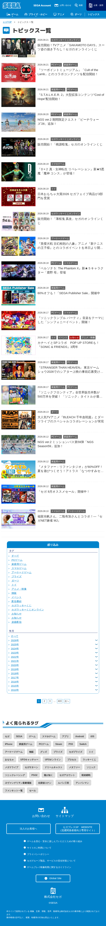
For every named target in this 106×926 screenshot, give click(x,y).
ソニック (91, 767)
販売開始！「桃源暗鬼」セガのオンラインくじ (70, 144)
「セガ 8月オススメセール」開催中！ (64, 491)
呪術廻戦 (86, 775)
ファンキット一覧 (14, 790)
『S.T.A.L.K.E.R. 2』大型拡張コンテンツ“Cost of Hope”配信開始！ (71, 97)
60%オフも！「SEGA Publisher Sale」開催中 (69, 293)
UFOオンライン (53, 759)
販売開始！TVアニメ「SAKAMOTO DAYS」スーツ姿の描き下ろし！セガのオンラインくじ (71, 47)
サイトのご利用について (39, 848)
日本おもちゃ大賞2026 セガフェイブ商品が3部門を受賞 (70, 196)
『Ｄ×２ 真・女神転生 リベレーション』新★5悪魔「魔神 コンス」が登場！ (71, 171)
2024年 (15, 648)
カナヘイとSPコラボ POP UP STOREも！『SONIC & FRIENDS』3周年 (68, 345)
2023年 (15, 652)
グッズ (43, 752)
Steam (58, 744)
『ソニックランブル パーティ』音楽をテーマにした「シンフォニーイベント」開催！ (71, 320)
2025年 (15, 644)
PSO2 (34, 775)
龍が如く (48, 775)
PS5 (71, 744)
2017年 (15, 677)
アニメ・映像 (88, 337)
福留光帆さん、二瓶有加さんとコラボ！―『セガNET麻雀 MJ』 (70, 518)
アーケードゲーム (60, 238)
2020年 (15, 665)
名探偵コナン (44, 783)
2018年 (15, 673)
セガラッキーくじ (21, 605)
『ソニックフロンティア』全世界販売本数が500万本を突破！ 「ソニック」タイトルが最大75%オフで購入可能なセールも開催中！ (70, 395)
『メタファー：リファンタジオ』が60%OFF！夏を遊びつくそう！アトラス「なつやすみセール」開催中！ (71, 469)
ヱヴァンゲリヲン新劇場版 (18, 783)
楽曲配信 (16, 622)
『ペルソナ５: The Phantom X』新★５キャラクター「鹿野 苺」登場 (71, 270)
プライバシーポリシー (38, 854)
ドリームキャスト (53, 767)
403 (60, 701)
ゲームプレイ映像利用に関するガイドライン (49, 867)
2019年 (15, 669)
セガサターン (31, 767)
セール (32, 790)
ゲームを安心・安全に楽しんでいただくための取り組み (54, 841)
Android (79, 736)
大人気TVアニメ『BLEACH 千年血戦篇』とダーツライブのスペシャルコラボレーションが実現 (71, 419)
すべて (15, 556)
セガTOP (7, 22)
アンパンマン (82, 783)
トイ (53, 189)
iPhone (8, 744)
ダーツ (78, 14)
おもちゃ (9, 759)
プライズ (16, 576)
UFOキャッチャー (29, 759)
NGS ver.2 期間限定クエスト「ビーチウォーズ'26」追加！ (68, 121)
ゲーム (14, 14)
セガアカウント (67, 775)
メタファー (74, 767)
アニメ (60, 14)
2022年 (15, 657)
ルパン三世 (63, 783)
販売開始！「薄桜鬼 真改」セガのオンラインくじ (70, 221)
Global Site (55, 878)
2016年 (15, 681)
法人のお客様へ (28, 828)
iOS (92, 736)
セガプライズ (75, 752)
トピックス (94, 14)
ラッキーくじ (89, 759)
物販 (14, 593)
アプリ (65, 736)
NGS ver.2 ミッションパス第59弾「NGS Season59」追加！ (66, 444)
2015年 (15, 686)
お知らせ (74, 337)
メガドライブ (11, 767)
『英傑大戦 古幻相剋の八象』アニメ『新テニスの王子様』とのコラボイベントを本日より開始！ (70, 246)
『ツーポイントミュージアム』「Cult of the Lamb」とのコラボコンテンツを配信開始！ (68, 72)
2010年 (15, 690)
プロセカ (71, 759)
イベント (63, 337)
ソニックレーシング (15, 775)
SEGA (19, 736)
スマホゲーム (58, 164)
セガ (7, 736)
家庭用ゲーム (70, 65)
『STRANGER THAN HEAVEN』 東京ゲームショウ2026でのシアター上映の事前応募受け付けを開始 (70, 370)
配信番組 (16, 601)
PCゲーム (56, 65)
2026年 (15, 640)
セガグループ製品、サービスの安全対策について (51, 861)
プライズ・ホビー (38, 14)
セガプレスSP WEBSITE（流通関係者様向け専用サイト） (77, 829)
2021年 (15, 661)
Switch (83, 744)
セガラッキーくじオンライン (65, 40)
